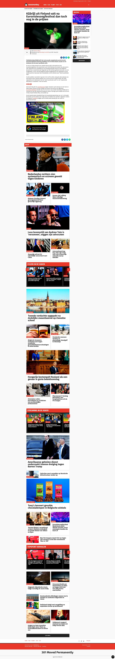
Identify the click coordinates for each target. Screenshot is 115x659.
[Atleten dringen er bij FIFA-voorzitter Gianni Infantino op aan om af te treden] (53, 550)
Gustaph (35, 98)
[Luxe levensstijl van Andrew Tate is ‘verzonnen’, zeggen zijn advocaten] (47, 206)
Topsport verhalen (48, 8)
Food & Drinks (30, 502)
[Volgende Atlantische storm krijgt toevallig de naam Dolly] (38, 572)
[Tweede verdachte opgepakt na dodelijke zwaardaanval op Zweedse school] (47, 289)
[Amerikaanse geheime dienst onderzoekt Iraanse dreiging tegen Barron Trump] (47, 435)
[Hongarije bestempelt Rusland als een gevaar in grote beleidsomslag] (47, 350)
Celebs (28, 228)
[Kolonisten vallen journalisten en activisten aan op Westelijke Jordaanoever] (38, 384)
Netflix (30, 422)
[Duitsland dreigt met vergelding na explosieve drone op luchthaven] (32, 602)
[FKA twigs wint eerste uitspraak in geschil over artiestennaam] (75, 55)
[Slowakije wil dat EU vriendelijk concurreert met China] (38, 239)
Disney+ (29, 542)
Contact (88, 646)
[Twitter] (81, 640)
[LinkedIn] (84, 640)
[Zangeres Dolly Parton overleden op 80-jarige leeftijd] (75, 41)
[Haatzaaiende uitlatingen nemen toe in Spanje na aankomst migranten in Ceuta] (32, 594)
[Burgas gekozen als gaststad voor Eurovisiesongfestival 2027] (75, 50)
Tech (57, 5)
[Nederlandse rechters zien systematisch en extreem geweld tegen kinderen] (47, 148)
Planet (53, 5)
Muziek (26, 48)
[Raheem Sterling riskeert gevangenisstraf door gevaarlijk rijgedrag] (38, 183)
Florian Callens (37, 50)
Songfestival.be (41, 87)
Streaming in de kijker (38, 8)
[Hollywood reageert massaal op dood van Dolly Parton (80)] (60, 610)
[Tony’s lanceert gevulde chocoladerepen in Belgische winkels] (47, 479)
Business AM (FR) (37, 646)
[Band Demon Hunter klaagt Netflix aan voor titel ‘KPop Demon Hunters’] (35, 414)
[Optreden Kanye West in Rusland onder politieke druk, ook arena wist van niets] (75, 46)
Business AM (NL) (28, 646)
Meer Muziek (84, 60)
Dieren (53, 248)
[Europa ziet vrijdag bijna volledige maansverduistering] (60, 183)
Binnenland (30, 337)
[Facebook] (79, 640)
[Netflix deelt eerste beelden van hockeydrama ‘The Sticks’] (53, 414)
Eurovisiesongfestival (31, 89)
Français (89, 1)
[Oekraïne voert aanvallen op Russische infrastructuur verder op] (32, 471)
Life (61, 5)
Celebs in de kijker (28, 8)
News (45, 5)
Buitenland (30, 170)
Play (49, 5)
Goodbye (44, 646)
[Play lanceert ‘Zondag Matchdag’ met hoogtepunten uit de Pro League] (60, 384)
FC (27, 52)
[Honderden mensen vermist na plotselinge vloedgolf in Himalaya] (60, 325)
